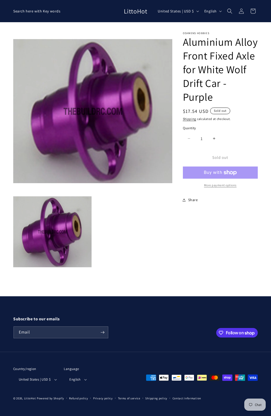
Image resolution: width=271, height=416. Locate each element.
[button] (230, 11)
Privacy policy (103, 398)
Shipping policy (156, 398)
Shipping (189, 119)
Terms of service (129, 398)
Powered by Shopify (50, 398)
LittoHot (30, 398)
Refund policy (78, 398)
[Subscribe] (102, 332)
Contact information (187, 398)
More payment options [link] (220, 185)
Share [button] (193, 199)
